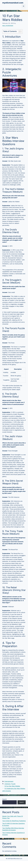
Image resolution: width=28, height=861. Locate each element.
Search (4, 799)
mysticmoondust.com (12, 3)
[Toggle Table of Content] (19, 31)
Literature (7, 784)
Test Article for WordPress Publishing (14, 821)
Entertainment (8, 781)
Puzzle (13, 784)
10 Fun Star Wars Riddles (12, 786)
